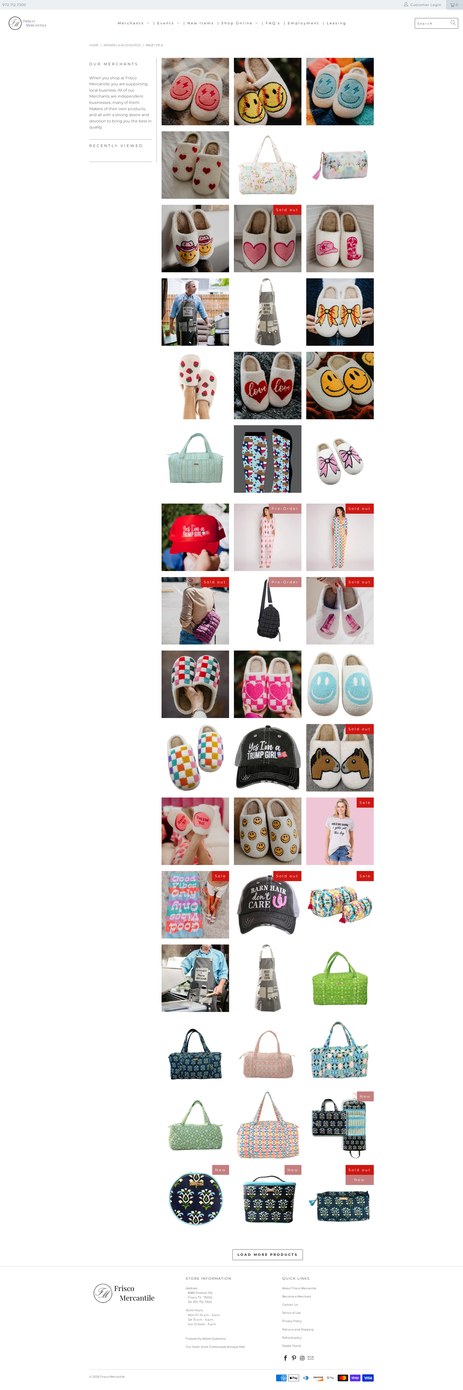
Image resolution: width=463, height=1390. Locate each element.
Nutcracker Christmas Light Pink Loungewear (267, 537)
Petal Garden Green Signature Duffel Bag (340, 978)
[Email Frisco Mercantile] (310, 1358)
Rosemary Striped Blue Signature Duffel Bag (195, 459)
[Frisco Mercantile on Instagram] (302, 1358)
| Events (164, 23)
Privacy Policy (292, 1321)
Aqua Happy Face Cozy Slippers (340, 684)
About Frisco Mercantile (299, 1288)
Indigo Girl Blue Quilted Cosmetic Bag (340, 904)
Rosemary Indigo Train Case (267, 1198)
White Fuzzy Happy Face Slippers (340, 385)
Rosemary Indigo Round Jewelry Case (195, 1198)
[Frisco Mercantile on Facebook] (285, 1358)
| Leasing (335, 23)
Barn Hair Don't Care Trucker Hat (267, 904)
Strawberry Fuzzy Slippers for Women (195, 385)
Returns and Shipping (297, 1329)
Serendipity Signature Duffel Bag (195, 1125)
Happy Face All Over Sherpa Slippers (267, 831)
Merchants (132, 23)
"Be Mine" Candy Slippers (195, 831)
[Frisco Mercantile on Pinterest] (294, 1358)
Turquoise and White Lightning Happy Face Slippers (340, 91)
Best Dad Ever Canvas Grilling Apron (267, 978)
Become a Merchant (296, 1296)
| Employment (302, 23)
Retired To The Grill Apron (195, 312)
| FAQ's (271, 23)
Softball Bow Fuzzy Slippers (340, 312)
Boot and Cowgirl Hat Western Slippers (340, 238)
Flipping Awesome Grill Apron (195, 978)
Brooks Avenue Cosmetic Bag (340, 165)
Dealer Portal (291, 1346)
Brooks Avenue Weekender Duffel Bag (267, 165)
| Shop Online (236, 23)
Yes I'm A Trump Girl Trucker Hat (267, 757)
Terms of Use (291, 1313)
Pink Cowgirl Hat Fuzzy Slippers (195, 238)
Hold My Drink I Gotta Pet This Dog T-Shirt (340, 831)
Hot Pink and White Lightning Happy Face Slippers (195, 91)
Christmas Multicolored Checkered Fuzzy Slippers (195, 684)
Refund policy (292, 1337)
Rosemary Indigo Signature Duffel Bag (195, 1051)
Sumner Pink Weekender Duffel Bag (267, 1125)
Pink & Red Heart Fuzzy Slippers (267, 238)
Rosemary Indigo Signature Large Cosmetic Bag (340, 1201)
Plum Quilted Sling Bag (195, 611)
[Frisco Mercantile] (27, 23)
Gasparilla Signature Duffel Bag (267, 1051)
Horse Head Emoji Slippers (340, 757)
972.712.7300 (14, 5)
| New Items (199, 23)
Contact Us (290, 1304)
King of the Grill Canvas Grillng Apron (267, 312)
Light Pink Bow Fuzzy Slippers (340, 461)
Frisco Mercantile (112, 1376)
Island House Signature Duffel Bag (340, 1051)
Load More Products (268, 1254)
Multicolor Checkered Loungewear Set (340, 537)
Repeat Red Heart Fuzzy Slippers (195, 165)
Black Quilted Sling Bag (267, 611)
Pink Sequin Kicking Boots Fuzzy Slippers (340, 611)
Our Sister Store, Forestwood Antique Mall (215, 1347)
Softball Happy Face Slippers (267, 91)
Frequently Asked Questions (206, 1338)
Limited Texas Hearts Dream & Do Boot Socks (267, 459)
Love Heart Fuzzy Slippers (267, 385)
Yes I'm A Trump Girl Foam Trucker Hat (195, 537)
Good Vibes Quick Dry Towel (195, 904)
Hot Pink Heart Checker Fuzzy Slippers (267, 684)
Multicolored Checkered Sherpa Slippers (195, 757)
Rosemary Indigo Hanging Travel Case (340, 1125)
